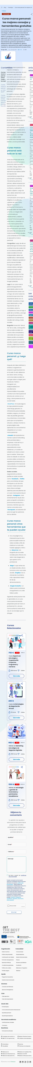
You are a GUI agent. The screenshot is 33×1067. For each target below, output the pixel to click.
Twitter (22, 479)
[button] (31, 14)
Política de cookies (6, 968)
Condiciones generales (7, 965)
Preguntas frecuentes (7, 977)
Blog (5, 7)
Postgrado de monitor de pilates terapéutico (13, 1036)
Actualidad (5, 1046)
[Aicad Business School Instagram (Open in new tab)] (28, 1062)
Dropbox (18, 573)
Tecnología (10, 7)
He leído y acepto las (17, 876)
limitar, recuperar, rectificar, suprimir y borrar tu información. (15, 899)
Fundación (18, 965)
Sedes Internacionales (21, 957)
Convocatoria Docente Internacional (11, 1009)
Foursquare (11, 510)
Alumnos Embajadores (7, 989)
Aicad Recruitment (6, 1012)
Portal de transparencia (8, 960)
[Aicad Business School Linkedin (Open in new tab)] (20, 1062)
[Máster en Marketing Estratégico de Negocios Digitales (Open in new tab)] (16, 731)
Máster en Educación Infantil (9, 1055)
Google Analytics (15, 586)
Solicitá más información (8, 980)
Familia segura (5, 970)
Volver (4, 11)
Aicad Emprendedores (7, 1015)
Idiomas (21, 1044)
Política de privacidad (7, 954)
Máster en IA (5, 1052)
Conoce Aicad (19, 951)
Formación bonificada (7, 1031)
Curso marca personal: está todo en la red (4, 76)
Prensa (18, 960)
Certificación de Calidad (8, 957)
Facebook (14, 479)
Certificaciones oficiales (8, 1022)
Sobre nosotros (5, 951)
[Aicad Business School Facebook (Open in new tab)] (30, 1062)
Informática (5, 1044)
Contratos (4, 1025)
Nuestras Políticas (6, 962)
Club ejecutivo (5, 996)
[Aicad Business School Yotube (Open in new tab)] (23, 1062)
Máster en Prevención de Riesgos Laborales (13, 1053)
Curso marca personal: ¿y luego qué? (4, 88)
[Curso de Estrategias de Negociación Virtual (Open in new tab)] (16, 690)
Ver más (16, 676)
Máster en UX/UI (23, 1053)
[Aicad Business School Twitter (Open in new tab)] (25, 1062)
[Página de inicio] (1, 7)
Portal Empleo (5, 1006)
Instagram (16, 495)
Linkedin (10, 435)
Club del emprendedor (7, 999)
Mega (12, 566)
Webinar (18, 970)
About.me (15, 550)
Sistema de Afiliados (21, 962)
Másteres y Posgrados (21, 968)
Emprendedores (20, 954)
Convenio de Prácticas (7, 986)
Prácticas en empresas (24, 1046)
